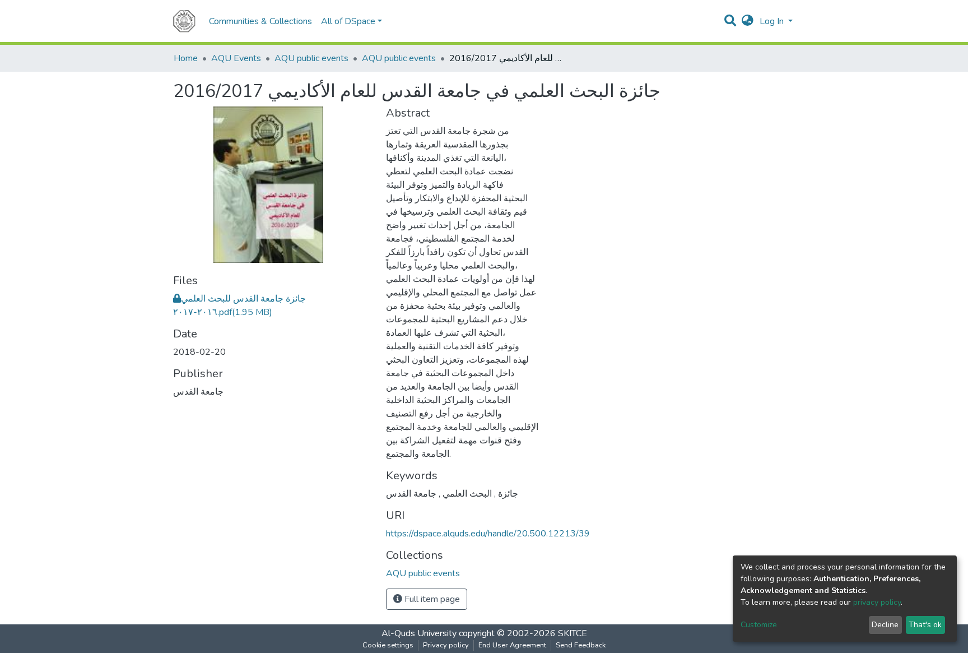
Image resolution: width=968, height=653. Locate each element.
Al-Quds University (419, 633)
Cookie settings (387, 645)
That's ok (925, 624)
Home (186, 58)
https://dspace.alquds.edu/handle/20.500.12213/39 (488, 533)
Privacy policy (446, 645)
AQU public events (311, 58)
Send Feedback (581, 645)
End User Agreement (512, 645)
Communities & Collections (260, 21)
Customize (759, 624)
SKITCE (572, 633)
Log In (773, 21)
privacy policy (877, 602)
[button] (747, 21)
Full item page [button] (431, 599)
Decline (885, 624)
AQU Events (236, 58)
